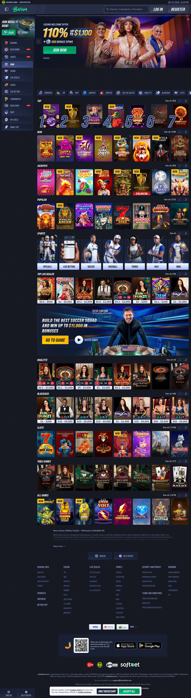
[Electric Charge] (84, 148)
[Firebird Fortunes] (65, 182)
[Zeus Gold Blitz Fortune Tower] (161, 512)
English (103, 555)
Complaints (146, 603)
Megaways (67, 613)
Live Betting (120, 577)
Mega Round (172, 581)
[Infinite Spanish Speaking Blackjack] (180, 291)
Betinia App (42, 604)
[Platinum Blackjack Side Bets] (180, 478)
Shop (170, 586)
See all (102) (170, 199)
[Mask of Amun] (65, 216)
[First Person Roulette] (141, 478)
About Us (40, 572)
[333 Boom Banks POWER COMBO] (84, 512)
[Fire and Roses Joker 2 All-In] (103, 182)
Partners (41, 598)
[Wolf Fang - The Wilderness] (141, 148)
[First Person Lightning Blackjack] (103, 478)
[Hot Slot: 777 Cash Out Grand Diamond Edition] (46, 444)
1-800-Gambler (142, 688)
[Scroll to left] (180, 101)
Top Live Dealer (45, 274)
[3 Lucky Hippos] (65, 148)
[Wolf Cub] (180, 444)
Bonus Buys (67, 608)
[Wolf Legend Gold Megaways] (65, 512)
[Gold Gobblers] (46, 512)
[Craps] (103, 291)
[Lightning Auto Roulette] (161, 376)
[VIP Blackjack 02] (161, 410)
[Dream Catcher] (161, 291)
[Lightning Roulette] (46, 376)
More (132, 627)
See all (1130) (169, 427)
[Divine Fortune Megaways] (161, 444)
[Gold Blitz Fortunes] (122, 512)
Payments (41, 593)
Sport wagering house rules (152, 607)
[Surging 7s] (141, 512)
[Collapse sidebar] (6, 9)
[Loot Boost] (84, 182)
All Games (42, 495)
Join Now (60, 49)
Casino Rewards (174, 572)
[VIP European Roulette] (84, 376)
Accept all (129, 691)
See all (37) (170, 461)
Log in (158, 9)
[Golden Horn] (180, 182)
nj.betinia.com (43, 674)
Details (46, 58)
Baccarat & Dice (95, 586)
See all (173, 233)
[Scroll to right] (186, 101)
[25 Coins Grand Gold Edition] (46, 148)
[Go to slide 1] (45, 82)
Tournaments (173, 590)
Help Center (128, 555)
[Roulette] (103, 376)
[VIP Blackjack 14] (180, 410)
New (39, 132)
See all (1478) (169, 495)
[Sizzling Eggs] (122, 216)
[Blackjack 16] (65, 410)
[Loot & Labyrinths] (180, 148)
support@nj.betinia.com (122, 680)
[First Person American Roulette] (180, 376)
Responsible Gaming (11, 2)
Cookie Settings (84, 692)
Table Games (44, 461)
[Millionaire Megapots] (51, 116)
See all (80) (170, 165)
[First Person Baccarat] (161, 478)
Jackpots (42, 165)
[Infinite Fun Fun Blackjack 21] (141, 291)
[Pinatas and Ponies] (141, 444)
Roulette (42, 359)
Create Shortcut (43, 581)
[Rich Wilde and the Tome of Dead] (180, 512)
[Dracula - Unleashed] (161, 148)
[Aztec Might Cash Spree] (122, 182)
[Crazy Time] (46, 291)
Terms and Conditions (149, 598)
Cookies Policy (147, 581)
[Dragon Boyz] (84, 216)
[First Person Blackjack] (84, 478)
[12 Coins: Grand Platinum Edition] (161, 182)
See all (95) (170, 100)
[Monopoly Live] (65, 291)
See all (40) (170, 273)
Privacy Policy (147, 572)
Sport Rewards (173, 577)
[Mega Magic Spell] (122, 148)
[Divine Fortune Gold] (73, 116)
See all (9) (171, 359)
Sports (41, 233)
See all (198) (170, 131)
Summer (66, 590)
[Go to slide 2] (48, 82)
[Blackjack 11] (103, 410)
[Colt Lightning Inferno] (161, 216)
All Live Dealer (95, 590)
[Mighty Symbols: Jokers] (65, 444)
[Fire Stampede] (46, 216)
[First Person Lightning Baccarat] (122, 478)
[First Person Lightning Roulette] (141, 376)
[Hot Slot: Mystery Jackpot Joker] (103, 444)
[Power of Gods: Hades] (180, 216)
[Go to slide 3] (52, 82)
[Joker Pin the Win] (122, 444)
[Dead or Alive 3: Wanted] (159, 116)
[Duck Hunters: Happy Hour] (116, 116)
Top (39, 100)
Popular (42, 199)
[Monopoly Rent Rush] (141, 216)
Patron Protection (24, 2)
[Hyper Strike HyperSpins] (46, 182)
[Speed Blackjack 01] (141, 410)
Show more (58, 546)
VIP (169, 595)
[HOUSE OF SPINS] (137, 116)
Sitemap (40, 586)
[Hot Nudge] (84, 444)
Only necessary (107, 691)
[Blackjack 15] (84, 410)
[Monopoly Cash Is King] (103, 216)
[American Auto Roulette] (122, 291)
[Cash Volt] (103, 512)
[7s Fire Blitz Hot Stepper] (181, 116)
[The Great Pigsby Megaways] (94, 116)
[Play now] (113, 41)
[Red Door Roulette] (84, 291)
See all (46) (170, 393)
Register (178, 9)
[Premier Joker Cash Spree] (103, 148)
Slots (40, 427)
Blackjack (43, 393)
